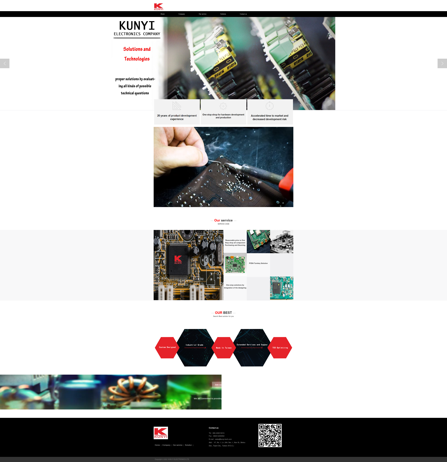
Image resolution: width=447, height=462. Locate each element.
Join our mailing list (223, 385)
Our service (202, 14)
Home (163, 14)
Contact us (243, 14)
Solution (223, 14)
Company (182, 14)
